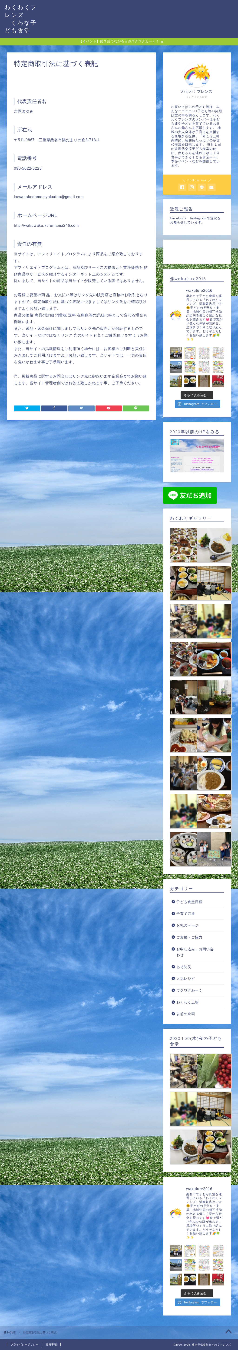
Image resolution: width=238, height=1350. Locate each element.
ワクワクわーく (189, 990)
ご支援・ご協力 (189, 937)
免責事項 (51, 1344)
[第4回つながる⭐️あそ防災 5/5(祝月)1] (190, 367)
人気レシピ (185, 978)
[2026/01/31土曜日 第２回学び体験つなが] (190, 353)
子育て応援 (185, 914)
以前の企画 (185, 1014)
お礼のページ (187, 925)
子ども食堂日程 (189, 902)
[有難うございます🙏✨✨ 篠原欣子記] (190, 381)
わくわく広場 (187, 1002)
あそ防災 (183, 967)
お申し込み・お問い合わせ (195, 952)
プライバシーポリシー (25, 1344)
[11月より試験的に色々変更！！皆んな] (204, 353)
